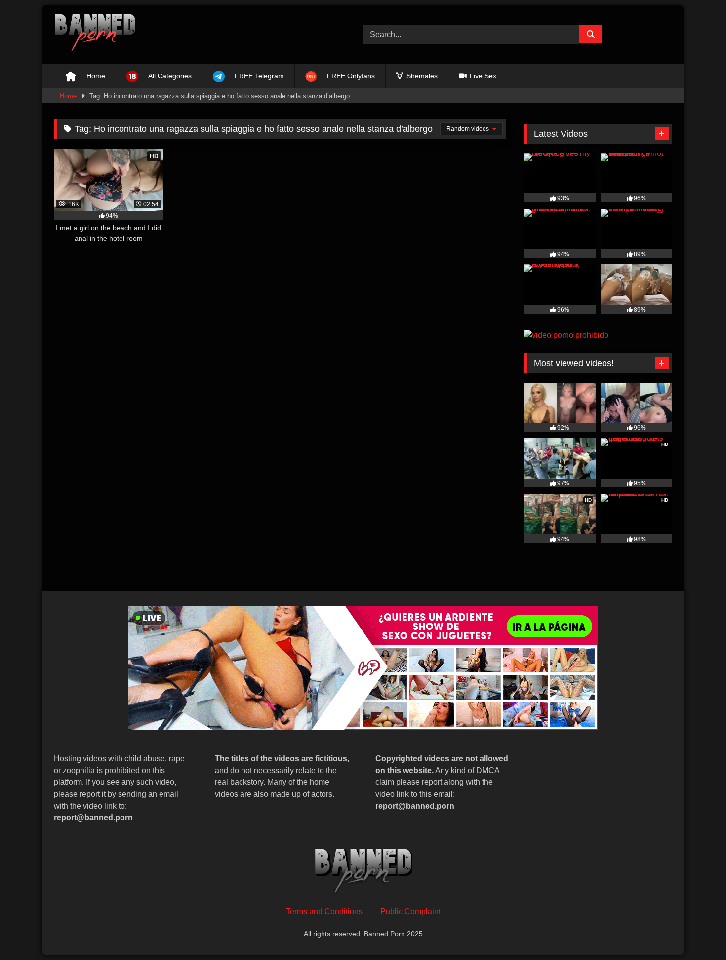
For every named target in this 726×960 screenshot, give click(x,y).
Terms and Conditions (324, 911)
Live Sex (482, 76)
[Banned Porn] (95, 34)
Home (68, 96)
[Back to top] (695, 930)
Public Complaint (410, 911)
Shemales (421, 76)
